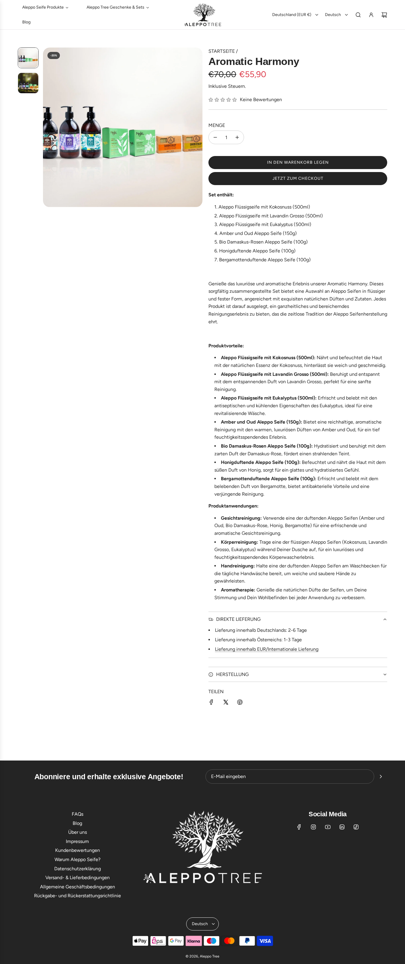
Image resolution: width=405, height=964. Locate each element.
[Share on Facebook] (211, 703)
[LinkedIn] (341, 826)
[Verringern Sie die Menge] (215, 137)
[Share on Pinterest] (239, 703)
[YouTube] (327, 826)
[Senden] (380, 776)
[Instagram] (313, 826)
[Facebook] (299, 826)
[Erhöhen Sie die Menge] (237, 137)
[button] (47, 127)
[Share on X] (225, 703)
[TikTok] (356, 826)
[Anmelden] (371, 14)
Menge (216, 125)
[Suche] (358, 14)
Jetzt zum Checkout (297, 178)
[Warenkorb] (384, 14)
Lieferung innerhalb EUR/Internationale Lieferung (266, 649)
